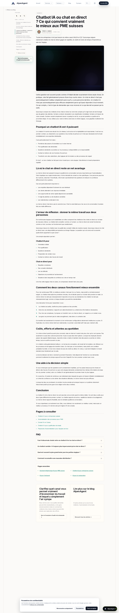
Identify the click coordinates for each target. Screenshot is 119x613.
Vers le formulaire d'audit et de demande (23, 59)
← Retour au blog (10, 10)
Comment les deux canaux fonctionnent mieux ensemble (23, 36)
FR (87, 3)
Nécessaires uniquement (65, 608)
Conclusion (19, 46)
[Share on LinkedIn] (20, 16)
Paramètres (80, 608)
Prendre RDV (103, 3)
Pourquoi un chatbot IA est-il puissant (23, 23)
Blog (69, 3)
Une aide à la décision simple (23, 44)
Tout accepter (91, 608)
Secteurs (59, 3)
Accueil (38, 3)
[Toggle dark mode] (94, 3)
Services (47, 3)
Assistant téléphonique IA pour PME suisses (52, 470)
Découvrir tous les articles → (83, 517)
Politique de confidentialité (37, 604)
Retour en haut (21, 53)
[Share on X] (16, 16)
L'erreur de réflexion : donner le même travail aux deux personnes (24, 32)
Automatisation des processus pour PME (50, 419)
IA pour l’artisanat (45, 475)
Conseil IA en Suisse (44, 422)
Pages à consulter (20, 49)
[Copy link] (24, 16)
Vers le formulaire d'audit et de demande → (52, 516)
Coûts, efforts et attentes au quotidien (23, 40)
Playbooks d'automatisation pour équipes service (53, 428)
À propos (78, 3)
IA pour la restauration (79, 475)
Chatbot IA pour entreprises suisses (49, 416)
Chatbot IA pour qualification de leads (49, 425)
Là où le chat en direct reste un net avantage (24, 27)
